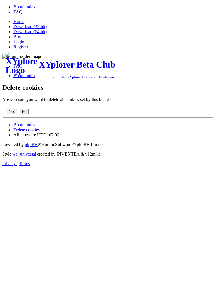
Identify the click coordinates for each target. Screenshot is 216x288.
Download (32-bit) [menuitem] (30, 26)
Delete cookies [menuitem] (27, 129)
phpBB (31, 144)
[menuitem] (24, 6)
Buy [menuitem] (17, 36)
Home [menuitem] (19, 21)
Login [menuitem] (19, 41)
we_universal (24, 154)
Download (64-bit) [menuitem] (30, 31)
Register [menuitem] (21, 46)
